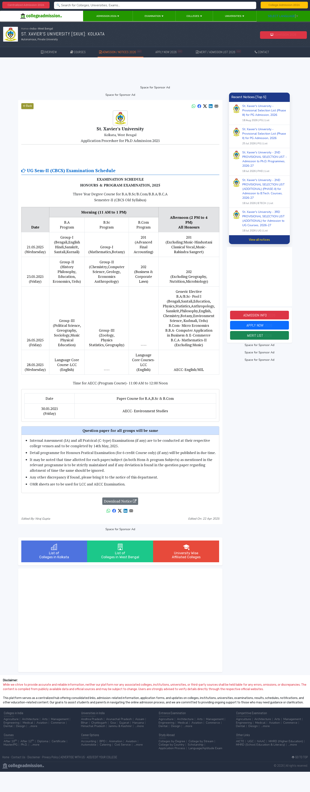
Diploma (42, 741)
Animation (115, 741)
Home (24, 28)
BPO (102, 741)
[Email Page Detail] (216, 105)
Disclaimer (33, 757)
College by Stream (201, 741)
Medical (28, 723)
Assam (139, 719)
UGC (251, 741)
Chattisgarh (99, 723)
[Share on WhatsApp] (193, 105)
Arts (45, 719)
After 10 (10, 741)
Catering (105, 745)
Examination (153, 16)
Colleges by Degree (172, 741)
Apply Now (259, 325)
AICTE (240, 741)
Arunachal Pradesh (119, 719)
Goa (113, 723)
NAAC (261, 741)
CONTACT (263, 52)
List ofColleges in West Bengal (120, 555)
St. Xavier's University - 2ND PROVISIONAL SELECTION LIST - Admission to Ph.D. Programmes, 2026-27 (264, 161)
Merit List (259, 335)
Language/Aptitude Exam (205, 748)
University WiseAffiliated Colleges (186, 555)
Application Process (172, 748)
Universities (233, 16)
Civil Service (123, 745)
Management (60, 719)
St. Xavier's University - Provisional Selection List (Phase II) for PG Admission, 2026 (264, 136)
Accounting (88, 741)
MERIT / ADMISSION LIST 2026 (219, 52)
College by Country (171, 745)
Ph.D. (24, 745)
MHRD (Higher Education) (286, 741)
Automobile (88, 745)
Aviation (41, 723)
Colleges (193, 16)
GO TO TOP (301, 757)
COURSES (79, 52)
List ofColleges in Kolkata (54, 555)
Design (20, 726)
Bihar (84, 723)
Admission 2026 (106, 16)
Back (28, 106)
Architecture (30, 719)
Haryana (138, 723)
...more (33, 726)
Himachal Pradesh (93, 726)
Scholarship (196, 745)
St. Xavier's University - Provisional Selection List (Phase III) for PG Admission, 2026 (264, 113)
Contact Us (18, 757)
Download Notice (118, 501)
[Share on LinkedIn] (211, 105)
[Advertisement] (155, 71)
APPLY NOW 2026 (168, 52)
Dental (8, 726)
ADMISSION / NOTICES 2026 (121, 52)
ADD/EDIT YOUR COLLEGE (102, 757)
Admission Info (259, 315)
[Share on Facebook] (199, 105)
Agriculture (11, 719)
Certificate (59, 741)
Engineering (11, 723)
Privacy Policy (50, 757)
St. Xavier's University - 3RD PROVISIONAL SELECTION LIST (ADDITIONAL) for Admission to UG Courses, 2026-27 (263, 221)
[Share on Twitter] (205, 105)
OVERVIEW (50, 52)
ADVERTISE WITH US (73, 757)
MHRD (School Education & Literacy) (260, 745)
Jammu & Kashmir (120, 726)
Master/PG (11, 745)
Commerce (58, 723)
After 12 (27, 741)
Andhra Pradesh (92, 719)
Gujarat (124, 723)
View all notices (259, 240)
